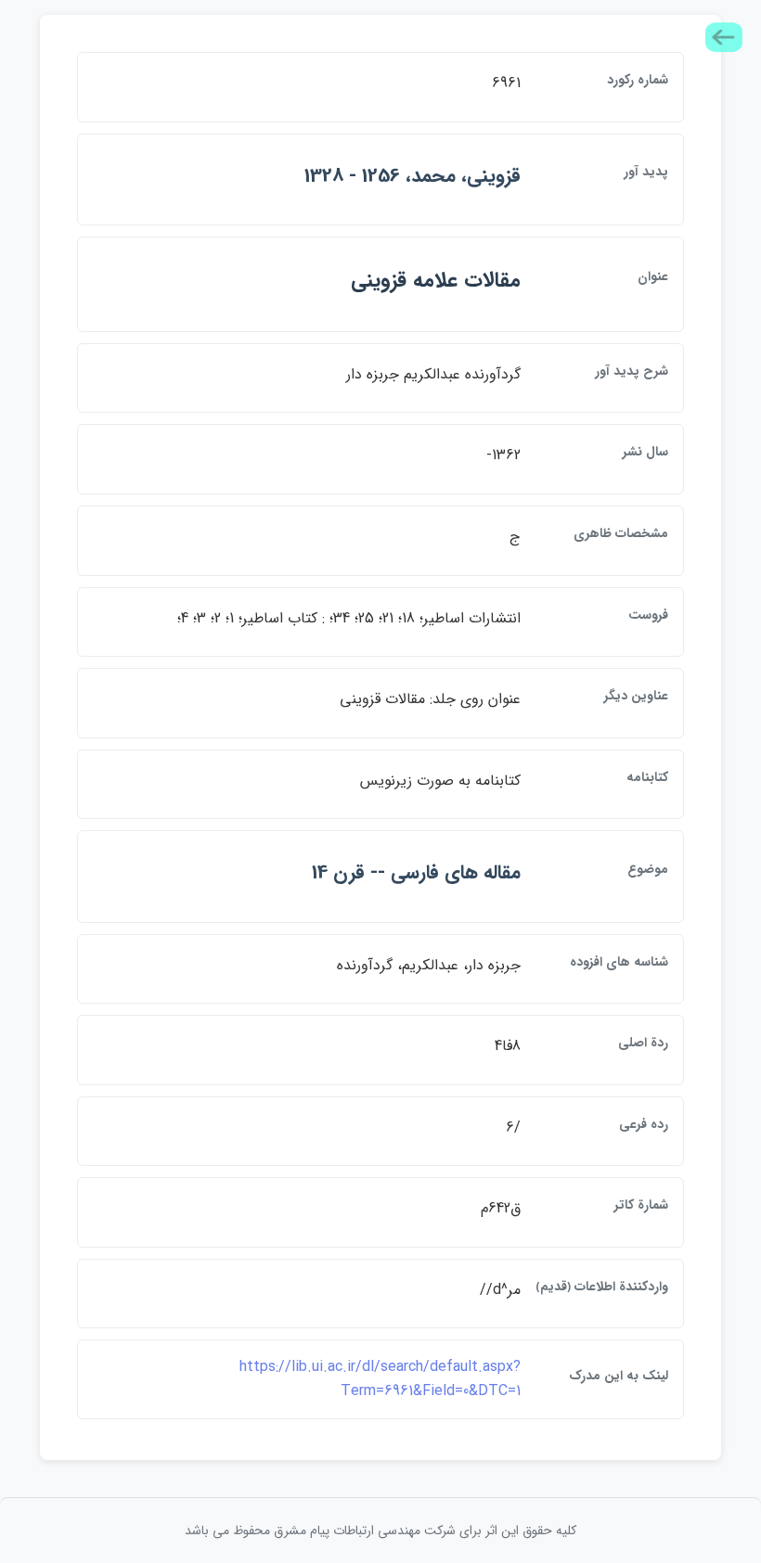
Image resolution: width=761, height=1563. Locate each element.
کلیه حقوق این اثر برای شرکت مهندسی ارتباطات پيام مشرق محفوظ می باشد (380, 1530)
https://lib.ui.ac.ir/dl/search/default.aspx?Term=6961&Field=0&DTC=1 (380, 1379)
